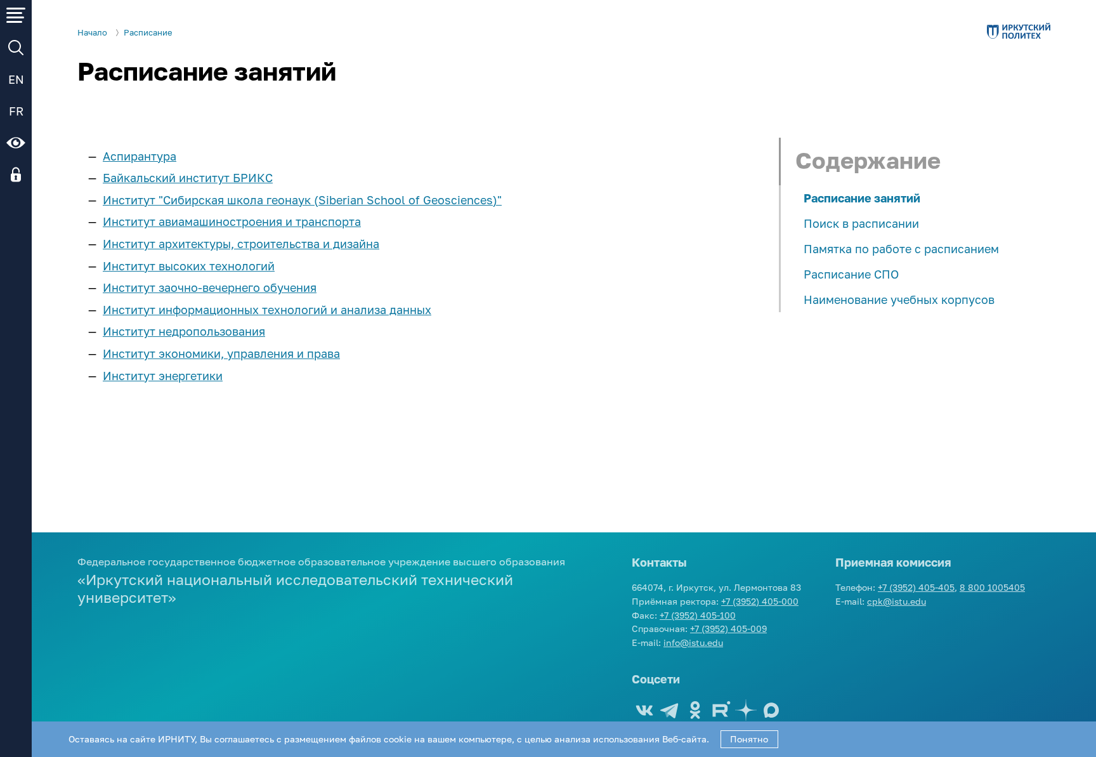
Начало (92, 32)
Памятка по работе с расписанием (901, 249)
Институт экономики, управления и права (221, 353)
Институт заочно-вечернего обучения (209, 287)
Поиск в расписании (861, 223)
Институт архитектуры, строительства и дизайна (241, 244)
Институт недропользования (184, 331)
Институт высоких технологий (189, 266)
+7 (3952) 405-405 (916, 587)
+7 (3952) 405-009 (728, 628)
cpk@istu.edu (896, 601)
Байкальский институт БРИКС (188, 178)
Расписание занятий (862, 198)
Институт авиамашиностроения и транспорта (232, 221)
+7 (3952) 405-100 (698, 615)
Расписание (148, 32)
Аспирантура (139, 156)
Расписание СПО (851, 274)
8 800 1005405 (992, 587)
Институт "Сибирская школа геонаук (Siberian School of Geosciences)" (302, 200)
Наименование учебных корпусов (899, 299)
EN (16, 79)
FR (16, 111)
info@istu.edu (693, 642)
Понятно (749, 739)
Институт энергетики (163, 376)
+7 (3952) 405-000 (760, 601)
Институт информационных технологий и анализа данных (267, 310)
